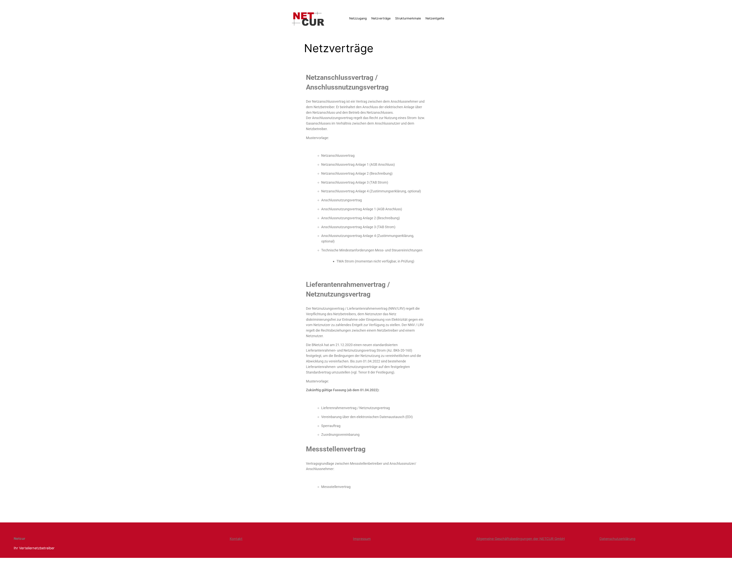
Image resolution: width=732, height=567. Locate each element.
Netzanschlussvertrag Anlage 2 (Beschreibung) (356, 173)
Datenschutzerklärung (617, 539)
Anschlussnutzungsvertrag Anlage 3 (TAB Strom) (358, 227)
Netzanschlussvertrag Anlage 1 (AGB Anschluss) (358, 164)
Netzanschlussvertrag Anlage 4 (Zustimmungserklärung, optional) (371, 191)
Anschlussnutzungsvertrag (341, 200)
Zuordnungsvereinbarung (340, 435)
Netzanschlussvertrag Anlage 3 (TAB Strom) (354, 182)
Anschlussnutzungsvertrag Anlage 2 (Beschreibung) (360, 218)
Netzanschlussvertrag (338, 156)
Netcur (19, 539)
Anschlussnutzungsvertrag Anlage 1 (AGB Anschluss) (361, 209)
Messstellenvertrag (336, 487)
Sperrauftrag (330, 426)
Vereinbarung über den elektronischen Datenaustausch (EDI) (367, 417)
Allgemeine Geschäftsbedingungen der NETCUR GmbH (520, 539)
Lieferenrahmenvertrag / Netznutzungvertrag (355, 408)
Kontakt (236, 539)
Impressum (362, 539)
